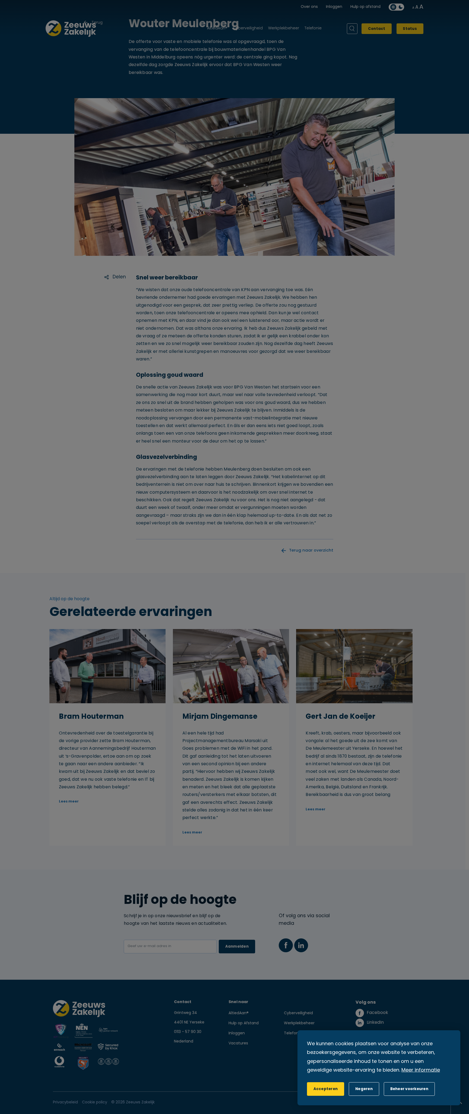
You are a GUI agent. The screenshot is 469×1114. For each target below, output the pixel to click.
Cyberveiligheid (298, 1013)
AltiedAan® (239, 1013)
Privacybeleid (65, 1102)
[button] (364, 1089)
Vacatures (238, 1043)
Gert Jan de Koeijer (340, 717)
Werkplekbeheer (299, 1023)
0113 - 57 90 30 (187, 1032)
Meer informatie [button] (420, 1070)
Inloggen (237, 1033)
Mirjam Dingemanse (219, 717)
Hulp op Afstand (244, 1023)
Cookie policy (94, 1102)
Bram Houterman (91, 717)
